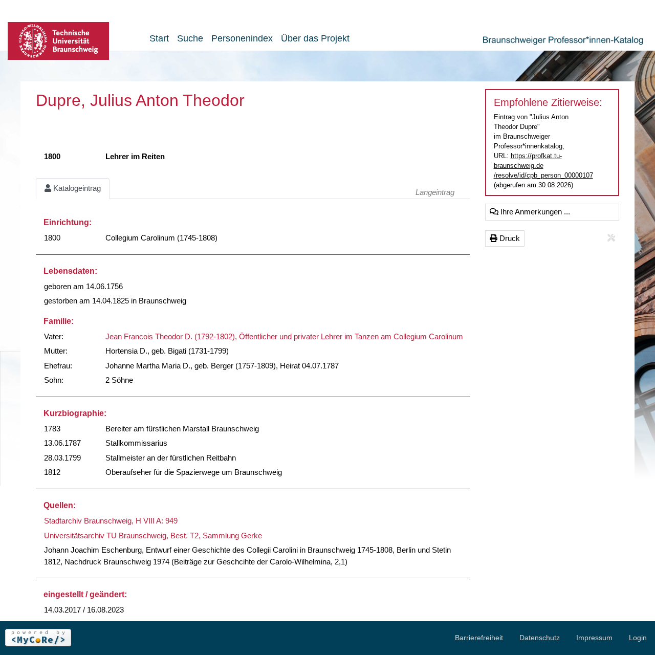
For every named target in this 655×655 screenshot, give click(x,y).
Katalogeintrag (76, 188)
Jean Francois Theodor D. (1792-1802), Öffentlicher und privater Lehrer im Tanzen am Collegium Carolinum (284, 336)
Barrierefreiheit (479, 638)
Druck (508, 238)
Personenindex (242, 38)
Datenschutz (539, 638)
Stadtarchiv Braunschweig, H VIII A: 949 (111, 520)
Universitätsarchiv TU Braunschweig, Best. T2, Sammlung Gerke (153, 535)
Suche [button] (190, 38)
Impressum (594, 638)
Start (159, 38)
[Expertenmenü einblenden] (611, 238)
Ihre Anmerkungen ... (534, 211)
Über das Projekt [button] (315, 38)
